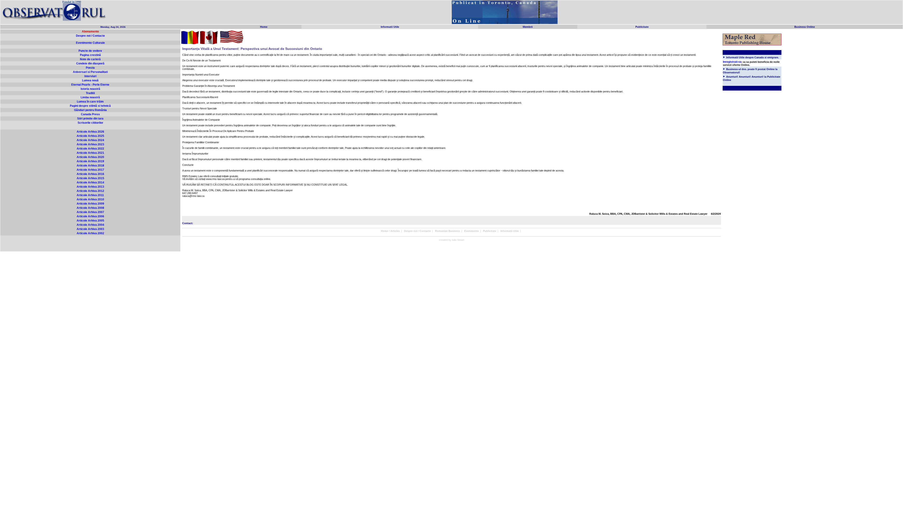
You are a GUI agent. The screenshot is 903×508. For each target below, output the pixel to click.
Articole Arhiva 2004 (90, 224)
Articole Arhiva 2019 (90, 161)
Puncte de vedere (90, 50)
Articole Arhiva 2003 (90, 229)
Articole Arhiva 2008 (90, 208)
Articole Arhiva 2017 (90, 169)
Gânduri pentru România (90, 110)
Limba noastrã (90, 97)
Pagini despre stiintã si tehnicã (90, 105)
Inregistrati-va (732, 62)
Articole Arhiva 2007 (90, 212)
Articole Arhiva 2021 (90, 153)
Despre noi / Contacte (90, 35)
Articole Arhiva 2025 (90, 136)
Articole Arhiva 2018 (90, 165)
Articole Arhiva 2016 (90, 174)
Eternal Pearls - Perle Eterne (90, 84)
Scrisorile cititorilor (90, 122)
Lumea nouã (90, 80)
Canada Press (90, 114)
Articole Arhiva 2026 (90, 131)
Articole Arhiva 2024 (90, 140)
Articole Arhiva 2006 (90, 216)
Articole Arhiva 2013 (90, 186)
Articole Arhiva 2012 (90, 191)
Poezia (90, 67)
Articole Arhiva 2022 (90, 148)
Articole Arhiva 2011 (90, 195)
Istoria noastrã (90, 89)
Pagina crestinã (90, 55)
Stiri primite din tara (90, 118)
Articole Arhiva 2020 (90, 157)
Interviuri (90, 76)
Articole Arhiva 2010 (90, 199)
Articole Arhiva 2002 (90, 233)
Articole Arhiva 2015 (90, 178)
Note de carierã (90, 59)
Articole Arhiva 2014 (90, 182)
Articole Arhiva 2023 (90, 144)
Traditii (90, 93)
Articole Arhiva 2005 (90, 220)
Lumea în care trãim (90, 101)
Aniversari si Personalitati (90, 72)
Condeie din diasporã (90, 63)
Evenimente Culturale (90, 42)
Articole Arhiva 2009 (90, 203)
